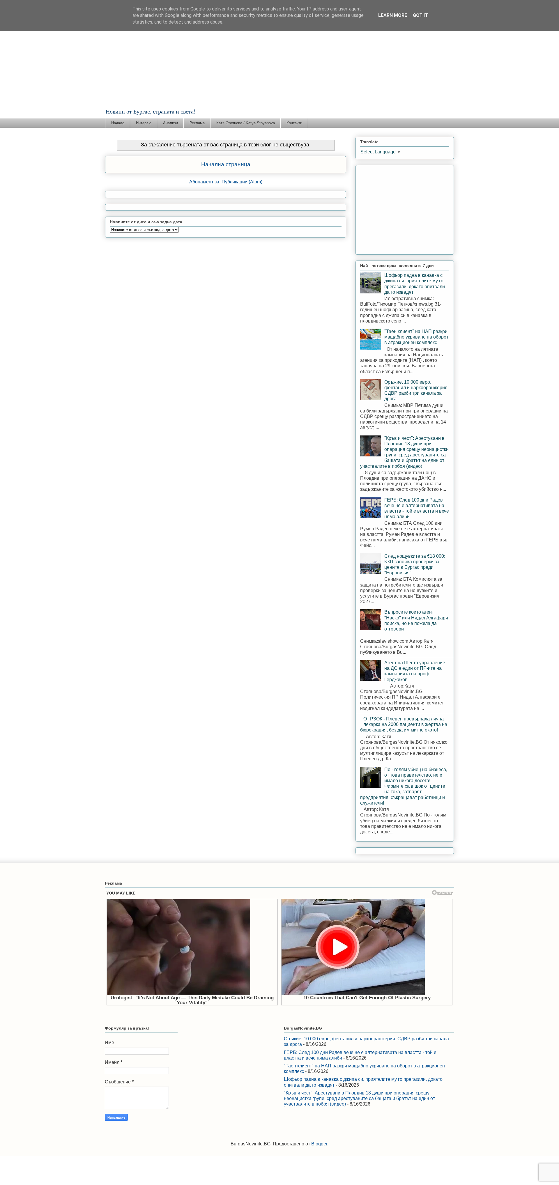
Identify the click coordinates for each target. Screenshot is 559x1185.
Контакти (294, 123)
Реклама (197, 123)
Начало (117, 123)
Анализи (170, 123)
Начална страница (225, 164)
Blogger (319, 1143)
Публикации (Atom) (242, 181)
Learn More (392, 15)
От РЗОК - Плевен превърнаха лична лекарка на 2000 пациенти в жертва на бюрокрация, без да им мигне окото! (403, 724)
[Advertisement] (279, 63)
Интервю (143, 123)
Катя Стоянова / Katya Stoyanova (245, 123)
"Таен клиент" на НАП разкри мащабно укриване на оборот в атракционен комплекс (416, 337)
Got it (420, 15)
